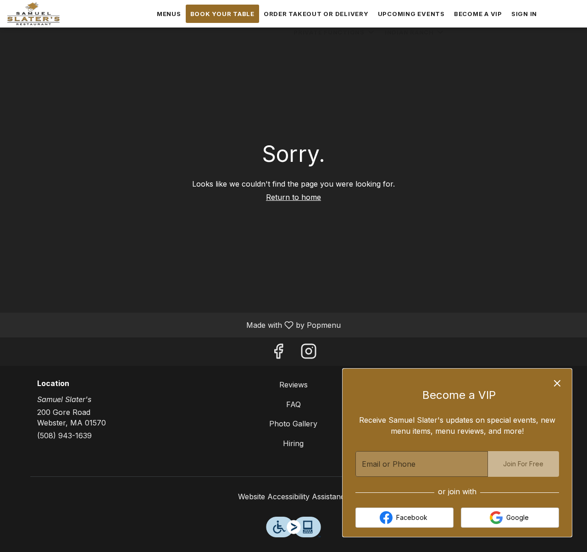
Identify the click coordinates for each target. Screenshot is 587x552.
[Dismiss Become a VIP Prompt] (557, 383)
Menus (169, 13)
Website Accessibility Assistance (293, 496)
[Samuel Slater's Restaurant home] (48, 13)
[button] (334, 32)
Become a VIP (478, 13)
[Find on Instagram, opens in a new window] (308, 353)
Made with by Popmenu (174, 325)
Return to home (293, 197)
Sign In (524, 13)
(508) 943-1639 (64, 435)
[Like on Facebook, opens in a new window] (278, 353)
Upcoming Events (411, 13)
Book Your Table (222, 13)
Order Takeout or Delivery (316, 13)
